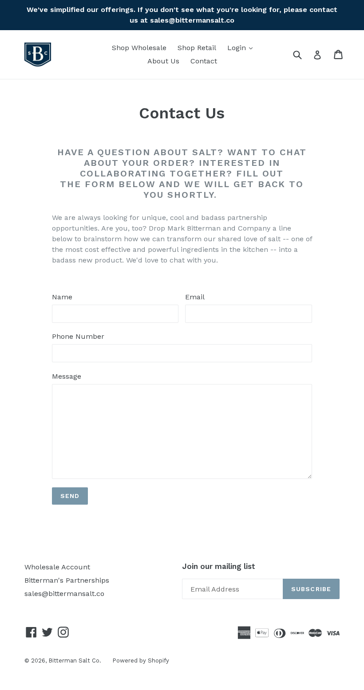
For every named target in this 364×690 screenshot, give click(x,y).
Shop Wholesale (139, 47)
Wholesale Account (57, 567)
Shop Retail (197, 47)
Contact (203, 61)
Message (66, 376)
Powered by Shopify (140, 660)
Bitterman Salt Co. (74, 660)
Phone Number (78, 336)
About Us (163, 61)
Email (195, 297)
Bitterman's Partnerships (66, 580)
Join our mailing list (218, 566)
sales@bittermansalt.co (64, 593)
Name (62, 297)
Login (242, 47)
